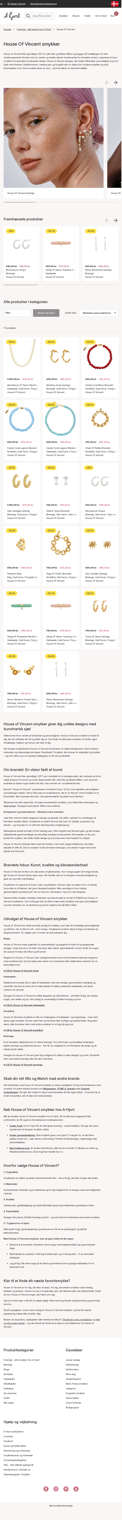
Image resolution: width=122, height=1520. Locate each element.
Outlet (7, 1398)
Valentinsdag (72, 1364)
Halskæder (9, 1379)
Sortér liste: (71, 312)
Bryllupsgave (72, 1407)
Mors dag (71, 1374)
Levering (8, 1436)
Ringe (6, 1369)
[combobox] (43, 16)
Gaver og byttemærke (15, 1445)
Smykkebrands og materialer (18, 1455)
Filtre (7, 312)
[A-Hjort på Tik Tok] (76, 1489)
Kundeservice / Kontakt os (17, 1469)
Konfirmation (72, 1369)
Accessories (10, 1393)
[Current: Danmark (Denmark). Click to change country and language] (114, 4)
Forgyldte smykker (75, 1393)
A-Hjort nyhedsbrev (14, 1431)
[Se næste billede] (115, 83)
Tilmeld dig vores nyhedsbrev (77, 1319)
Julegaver (71, 1388)
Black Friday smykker (77, 1383)
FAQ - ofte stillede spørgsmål (18, 1464)
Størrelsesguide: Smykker (17, 1474)
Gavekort (8, 1441)
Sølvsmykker (72, 1398)
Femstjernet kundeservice (35, 3)
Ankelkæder (10, 1383)
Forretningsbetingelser (15, 1460)
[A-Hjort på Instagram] (56, 1489)
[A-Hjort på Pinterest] (66, 1489)
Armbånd (8, 1374)
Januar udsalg (73, 1359)
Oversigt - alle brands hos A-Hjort (34, 29)
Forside (7, 29)
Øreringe (8, 1364)
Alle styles (9, 1402)
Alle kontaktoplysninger (61, 1505)
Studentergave (73, 1379)
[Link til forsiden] (12, 16)
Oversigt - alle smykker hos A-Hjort (22, 1359)
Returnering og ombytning (17, 1450)
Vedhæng (8, 1388)
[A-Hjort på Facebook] (46, 1489)
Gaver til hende (73, 1402)
